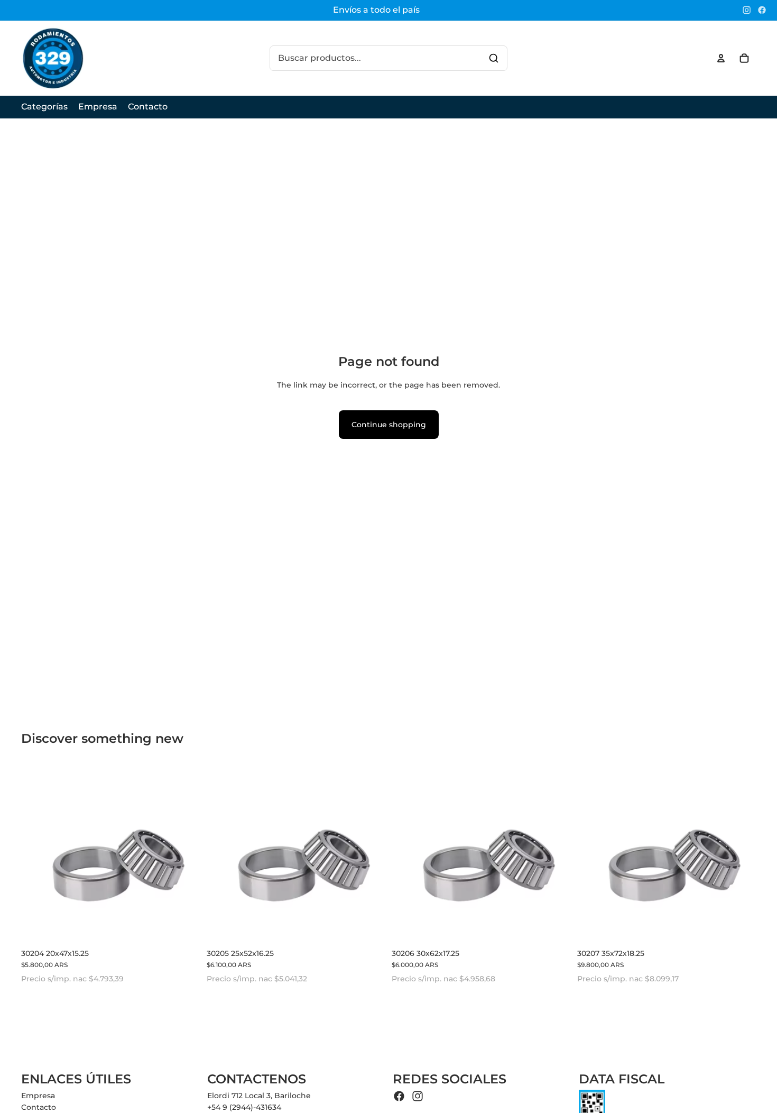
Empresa (38, 1095)
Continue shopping (389, 424)
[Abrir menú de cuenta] (721, 58)
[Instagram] (746, 10)
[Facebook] (761, 10)
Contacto (38, 1107)
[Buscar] (493, 58)
